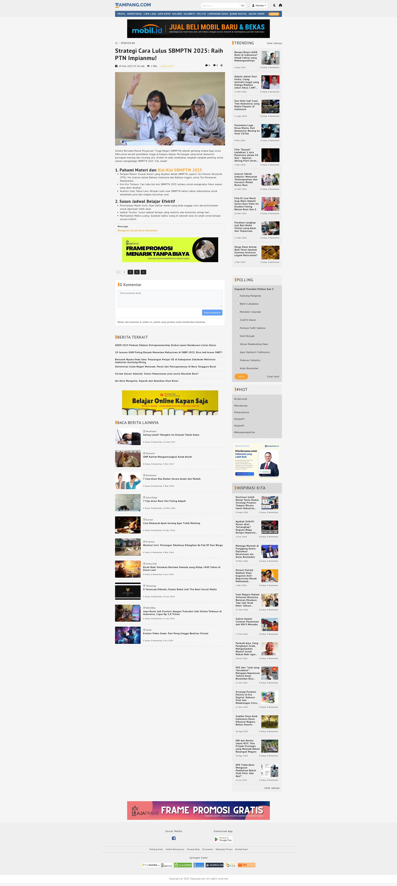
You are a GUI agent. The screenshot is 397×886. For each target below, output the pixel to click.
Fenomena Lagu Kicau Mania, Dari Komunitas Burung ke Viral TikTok (247, 129)
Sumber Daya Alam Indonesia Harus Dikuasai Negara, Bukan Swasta (247, 720)
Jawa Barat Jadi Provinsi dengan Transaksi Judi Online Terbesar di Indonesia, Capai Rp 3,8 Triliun (182, 613)
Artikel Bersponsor (175, 849)
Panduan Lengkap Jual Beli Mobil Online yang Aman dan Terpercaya (245, 226)
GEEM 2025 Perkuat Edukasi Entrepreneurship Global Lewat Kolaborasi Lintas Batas (165, 345)
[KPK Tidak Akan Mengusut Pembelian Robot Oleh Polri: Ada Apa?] (269, 770)
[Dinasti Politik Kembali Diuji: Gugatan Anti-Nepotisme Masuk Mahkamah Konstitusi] (269, 575)
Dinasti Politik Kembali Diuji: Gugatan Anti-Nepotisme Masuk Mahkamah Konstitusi (246, 576)
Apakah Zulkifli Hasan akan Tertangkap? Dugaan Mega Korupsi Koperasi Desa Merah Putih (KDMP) (246, 527)
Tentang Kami (156, 849)
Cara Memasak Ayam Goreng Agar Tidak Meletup (171, 523)
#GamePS (239, 418)
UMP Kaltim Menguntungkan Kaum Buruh (167, 456)
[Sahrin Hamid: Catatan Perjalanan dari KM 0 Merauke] (269, 624)
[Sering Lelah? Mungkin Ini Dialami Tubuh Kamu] (128, 436)
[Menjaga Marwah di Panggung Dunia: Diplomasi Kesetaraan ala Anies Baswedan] (269, 551)
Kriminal (150, 541)
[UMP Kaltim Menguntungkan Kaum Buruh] (128, 458)
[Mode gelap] (274, 5)
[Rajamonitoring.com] (198, 865)
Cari (242, 5)
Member (259, 5)
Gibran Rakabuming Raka (254, 344)
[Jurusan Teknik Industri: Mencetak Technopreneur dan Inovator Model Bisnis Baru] (270, 179)
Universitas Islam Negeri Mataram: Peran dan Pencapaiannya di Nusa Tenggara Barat (165, 366)
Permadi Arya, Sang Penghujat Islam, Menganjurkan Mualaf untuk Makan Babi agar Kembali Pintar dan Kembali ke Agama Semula (247, 649)
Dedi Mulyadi (247, 336)
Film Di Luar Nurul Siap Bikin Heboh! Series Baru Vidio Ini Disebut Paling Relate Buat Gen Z (246, 204)
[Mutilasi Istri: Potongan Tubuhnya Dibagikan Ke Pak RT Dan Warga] (128, 546)
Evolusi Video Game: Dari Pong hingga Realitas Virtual (175, 633)
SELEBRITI (189, 13)
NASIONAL (151, 608)
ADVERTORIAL (134, 13)
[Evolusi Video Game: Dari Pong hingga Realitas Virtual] (128, 634)
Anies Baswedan (249, 368)
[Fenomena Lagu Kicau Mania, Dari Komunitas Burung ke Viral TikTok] (270, 130)
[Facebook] (174, 837)
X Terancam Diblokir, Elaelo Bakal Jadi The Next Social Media (180, 589)
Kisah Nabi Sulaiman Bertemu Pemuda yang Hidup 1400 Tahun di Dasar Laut (182, 568)
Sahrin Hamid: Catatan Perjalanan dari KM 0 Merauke (247, 621)
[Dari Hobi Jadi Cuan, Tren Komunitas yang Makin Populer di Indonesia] (270, 106)
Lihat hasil (273, 376)
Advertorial (167, 66)
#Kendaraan (241, 405)
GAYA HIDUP (164, 13)
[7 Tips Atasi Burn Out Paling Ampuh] (128, 502)
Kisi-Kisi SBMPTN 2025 (180, 170)
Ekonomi (150, 453)
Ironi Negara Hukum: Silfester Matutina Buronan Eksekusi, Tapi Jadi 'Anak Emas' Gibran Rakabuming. (248, 600)
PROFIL (122, 13)
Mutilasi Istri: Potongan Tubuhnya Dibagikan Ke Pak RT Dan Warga (183, 545)
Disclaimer (207, 849)
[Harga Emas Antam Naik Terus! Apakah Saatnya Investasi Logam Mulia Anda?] (270, 252)
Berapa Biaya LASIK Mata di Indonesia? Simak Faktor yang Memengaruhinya (246, 56)
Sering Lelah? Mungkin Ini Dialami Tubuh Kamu (171, 434)
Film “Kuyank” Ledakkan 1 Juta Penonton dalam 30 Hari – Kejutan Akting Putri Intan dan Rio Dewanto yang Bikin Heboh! (246, 155)
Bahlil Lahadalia (249, 303)
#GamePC (239, 425)
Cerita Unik (151, 563)
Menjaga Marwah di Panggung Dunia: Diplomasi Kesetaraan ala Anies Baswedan (247, 551)
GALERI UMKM (256, 13)
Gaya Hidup (151, 497)
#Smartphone (241, 412)
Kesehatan (151, 431)
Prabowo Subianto (250, 360)
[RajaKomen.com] (183, 865)
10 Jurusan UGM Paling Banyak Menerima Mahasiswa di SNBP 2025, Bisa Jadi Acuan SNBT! (168, 352)
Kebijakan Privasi (224, 849)
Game (149, 630)
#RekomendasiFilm (244, 432)
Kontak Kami (241, 849)
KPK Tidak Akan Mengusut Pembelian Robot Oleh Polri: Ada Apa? (246, 770)
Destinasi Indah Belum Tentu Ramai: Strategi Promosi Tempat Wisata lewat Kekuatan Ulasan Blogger (247, 503)
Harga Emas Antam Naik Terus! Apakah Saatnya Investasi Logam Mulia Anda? (246, 251)
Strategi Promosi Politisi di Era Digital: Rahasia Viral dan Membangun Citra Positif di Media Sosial (246, 697)
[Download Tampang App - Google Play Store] (223, 839)
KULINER (177, 13)
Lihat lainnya (274, 43)
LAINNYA (274, 14)
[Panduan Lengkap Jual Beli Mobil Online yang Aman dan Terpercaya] (270, 227)
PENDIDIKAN (128, 43)
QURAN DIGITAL (238, 13)
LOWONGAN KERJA (218, 13)
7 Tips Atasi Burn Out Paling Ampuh (164, 501)
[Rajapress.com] (214, 865)
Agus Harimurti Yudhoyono (255, 352)
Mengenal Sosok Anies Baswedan (137, 230)
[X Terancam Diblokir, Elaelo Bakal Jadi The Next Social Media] (128, 590)
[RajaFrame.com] (166, 865)
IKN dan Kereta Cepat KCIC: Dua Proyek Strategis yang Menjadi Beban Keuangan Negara (248, 746)
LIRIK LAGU (150, 13)
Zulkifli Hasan (248, 319)
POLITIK (201, 13)
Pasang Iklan (193, 849)
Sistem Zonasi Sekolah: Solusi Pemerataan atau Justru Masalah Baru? (157, 373)
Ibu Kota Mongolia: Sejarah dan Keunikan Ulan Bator (146, 380)
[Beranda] (281, 5)
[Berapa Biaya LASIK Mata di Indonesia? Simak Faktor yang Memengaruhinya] (270, 57)
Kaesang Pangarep (250, 295)
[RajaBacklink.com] (150, 865)
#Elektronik (240, 398)
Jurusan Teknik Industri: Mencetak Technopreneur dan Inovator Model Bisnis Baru (246, 180)
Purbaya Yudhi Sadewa (252, 327)
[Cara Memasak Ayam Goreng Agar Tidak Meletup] (128, 524)
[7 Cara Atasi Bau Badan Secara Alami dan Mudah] (128, 480)
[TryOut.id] (246, 865)
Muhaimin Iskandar (250, 311)
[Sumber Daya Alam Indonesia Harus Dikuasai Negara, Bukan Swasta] (269, 721)
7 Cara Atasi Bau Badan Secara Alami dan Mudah (172, 478)
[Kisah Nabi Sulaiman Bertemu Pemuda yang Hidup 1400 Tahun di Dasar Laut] (128, 568)
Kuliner (149, 519)
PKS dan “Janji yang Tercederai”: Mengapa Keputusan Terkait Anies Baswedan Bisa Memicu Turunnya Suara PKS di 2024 (248, 673)
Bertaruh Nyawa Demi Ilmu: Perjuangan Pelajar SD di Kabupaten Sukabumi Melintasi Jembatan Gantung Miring (165, 361)
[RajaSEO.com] (230, 865)
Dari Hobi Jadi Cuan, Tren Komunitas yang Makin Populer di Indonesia (247, 105)
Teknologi (151, 586)
